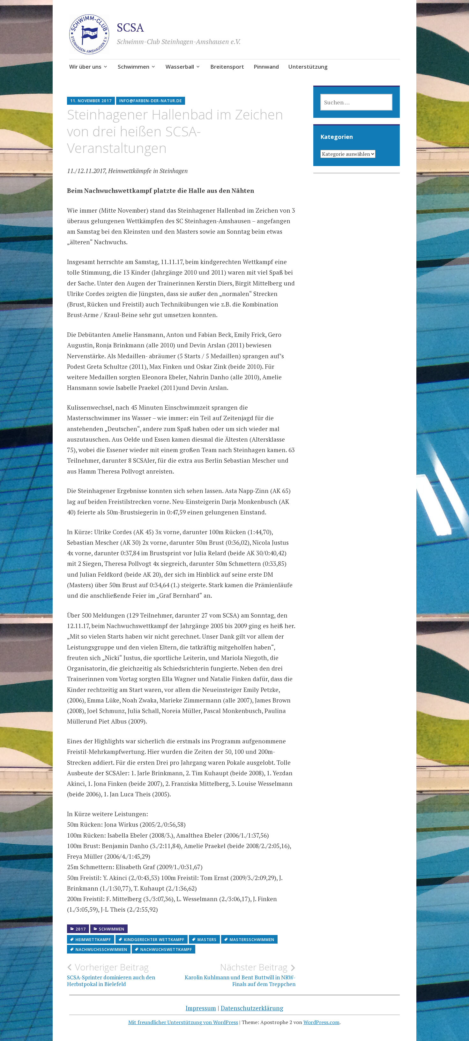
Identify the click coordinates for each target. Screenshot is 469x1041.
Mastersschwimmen (252, 939)
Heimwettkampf (93, 939)
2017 (81, 929)
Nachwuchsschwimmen (101, 949)
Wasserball (180, 66)
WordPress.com (321, 1022)
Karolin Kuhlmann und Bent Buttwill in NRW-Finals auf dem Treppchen (240, 974)
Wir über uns (85, 66)
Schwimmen (133, 66)
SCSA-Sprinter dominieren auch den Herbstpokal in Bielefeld (111, 974)
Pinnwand (266, 66)
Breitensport (227, 66)
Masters (207, 939)
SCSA (130, 27)
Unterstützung (308, 66)
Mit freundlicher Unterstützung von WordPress (183, 1022)
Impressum (201, 1008)
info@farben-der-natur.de (150, 100)
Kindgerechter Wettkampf (154, 939)
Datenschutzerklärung (252, 1008)
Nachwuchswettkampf (166, 949)
